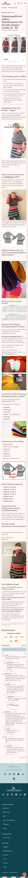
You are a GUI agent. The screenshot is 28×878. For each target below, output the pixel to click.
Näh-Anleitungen (12, 7)
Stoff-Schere (6, 449)
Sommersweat (7, 409)
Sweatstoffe (6, 407)
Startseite (4, 7)
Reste (19, 181)
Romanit (5, 414)
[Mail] (9, 774)
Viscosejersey (16, 414)
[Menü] (24, 3)
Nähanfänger (10, 354)
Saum (7, 223)
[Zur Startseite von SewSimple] (6, 3)
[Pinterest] (14, 778)
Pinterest (5, 863)
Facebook (5, 855)
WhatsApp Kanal (7, 851)
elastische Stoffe (7, 444)
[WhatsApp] (5, 774)
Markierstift (6, 453)
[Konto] (18, 3)
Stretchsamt (6, 419)
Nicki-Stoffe (6, 416)
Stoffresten (9, 177)
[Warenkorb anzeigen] (21, 3)
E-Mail (4, 867)
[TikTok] (22, 774)
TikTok (5, 859)
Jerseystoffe (6, 412)
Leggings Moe (19, 519)
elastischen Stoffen (7, 401)
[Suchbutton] (15, 3)
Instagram (5, 847)
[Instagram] (14, 774)
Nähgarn (16, 446)
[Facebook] (18, 774)
